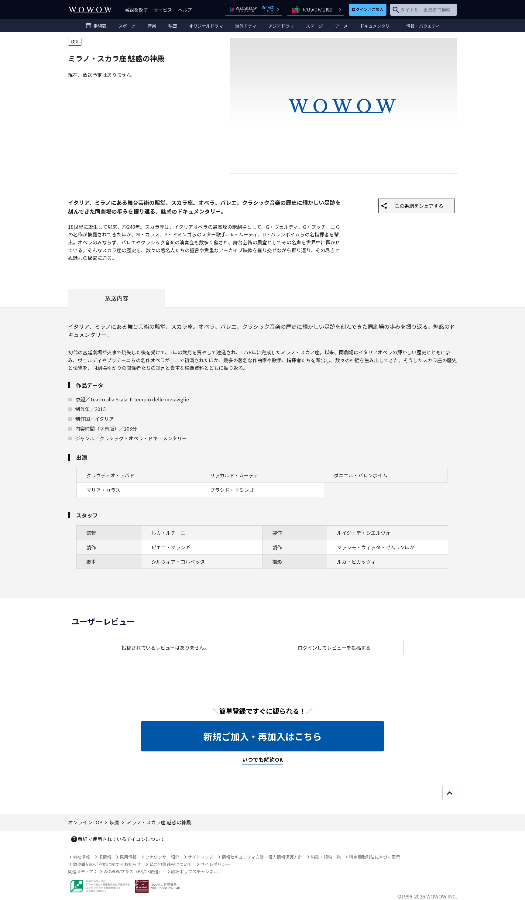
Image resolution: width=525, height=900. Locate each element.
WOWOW (90, 9)
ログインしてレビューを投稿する (334, 647)
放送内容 (116, 298)
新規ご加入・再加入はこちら (262, 736)
